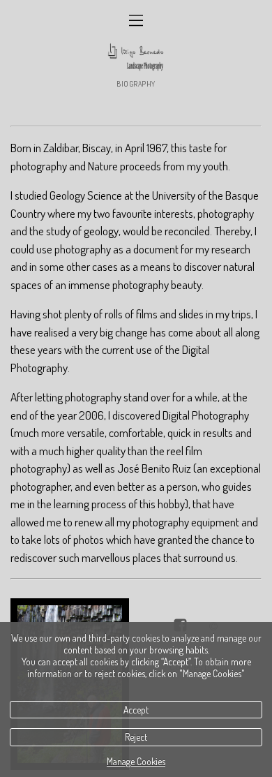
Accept (136, 710)
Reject (136, 737)
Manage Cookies (136, 761)
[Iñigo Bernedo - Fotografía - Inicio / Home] (136, 57)
